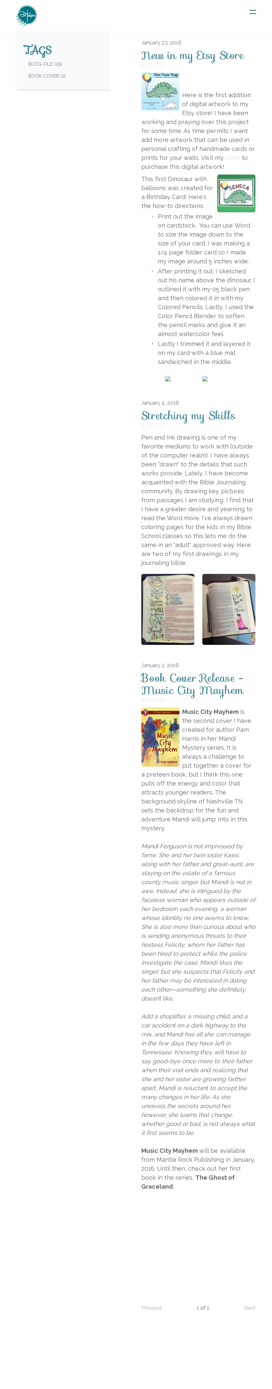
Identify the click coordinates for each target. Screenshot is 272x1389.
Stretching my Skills (188, 415)
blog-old (153, 65)
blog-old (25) (45, 64)
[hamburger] (252, 12)
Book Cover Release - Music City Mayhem (192, 684)
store (232, 157)
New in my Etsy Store (192, 55)
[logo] (26, 16)
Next (249, 1308)
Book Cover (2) (47, 76)
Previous (151, 1308)
